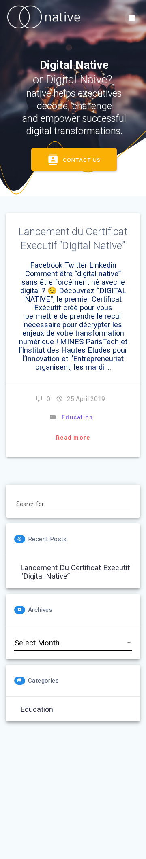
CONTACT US (82, 160)
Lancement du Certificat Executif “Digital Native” (75, 571)
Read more (73, 437)
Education (77, 417)
